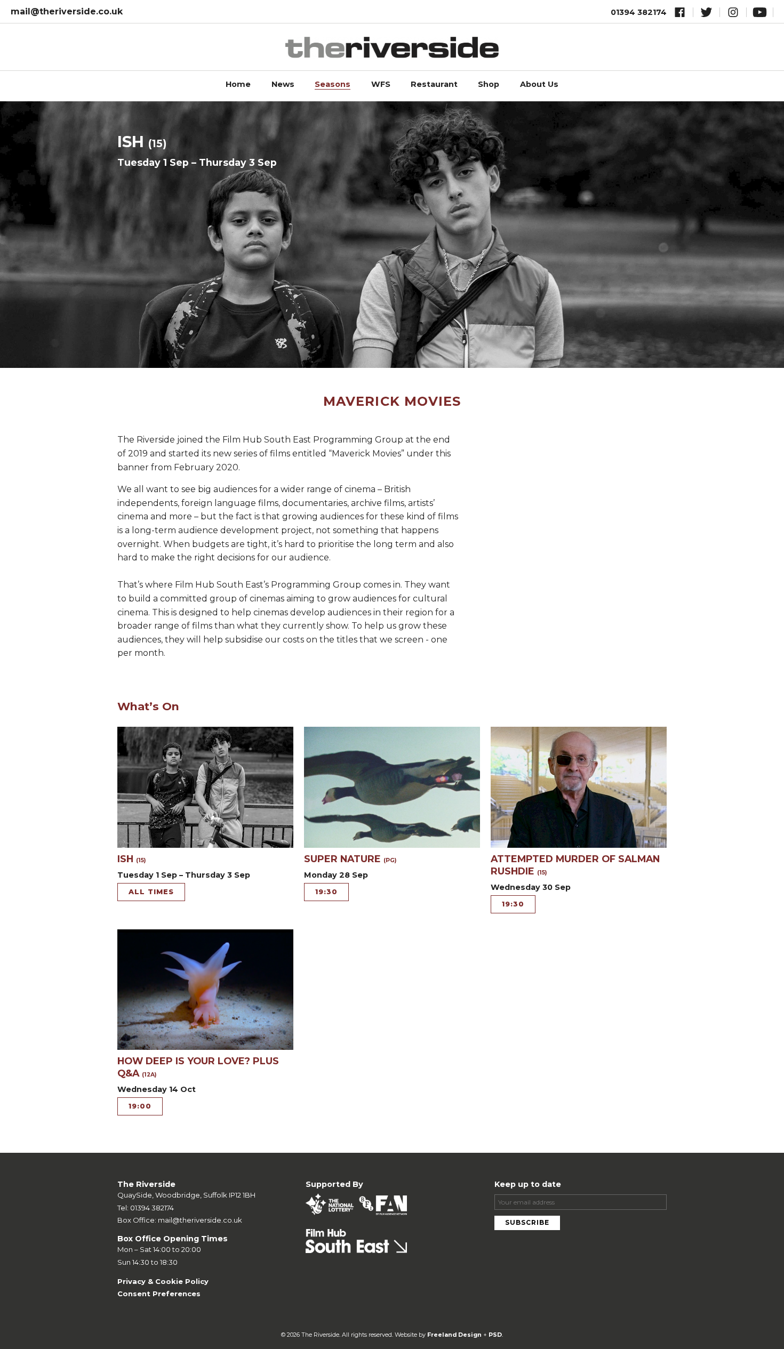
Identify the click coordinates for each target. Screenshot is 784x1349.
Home (238, 84)
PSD (495, 1334)
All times (151, 892)
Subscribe (527, 1222)
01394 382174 (639, 12)
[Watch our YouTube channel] (760, 14)
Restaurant (434, 84)
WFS (380, 84)
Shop (488, 84)
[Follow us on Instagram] (733, 14)
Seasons (332, 84)
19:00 (140, 1106)
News (282, 84)
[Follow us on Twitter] (706, 14)
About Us (539, 84)
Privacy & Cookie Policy (163, 1281)
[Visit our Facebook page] (680, 14)
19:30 (326, 892)
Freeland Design (454, 1334)
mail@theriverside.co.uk (67, 11)
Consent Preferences (159, 1293)
